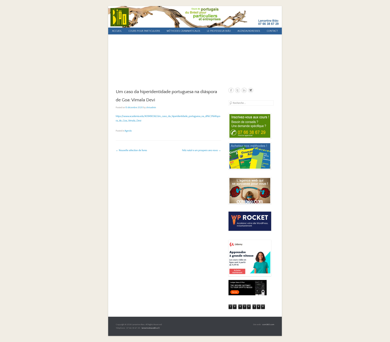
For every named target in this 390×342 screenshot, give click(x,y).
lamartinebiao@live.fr (151, 328)
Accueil (117, 31)
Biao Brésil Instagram (250, 90)
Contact (272, 31)
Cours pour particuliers (144, 31)
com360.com (268, 324)
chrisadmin (151, 107)
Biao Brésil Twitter (237, 90)
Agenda (128, 131)
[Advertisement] (195, 57)
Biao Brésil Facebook (231, 90)
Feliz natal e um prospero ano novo (201, 150)
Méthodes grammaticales (183, 31)
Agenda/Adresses (249, 31)
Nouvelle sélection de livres (131, 150)
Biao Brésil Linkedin (244, 90)
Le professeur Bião (219, 31)
